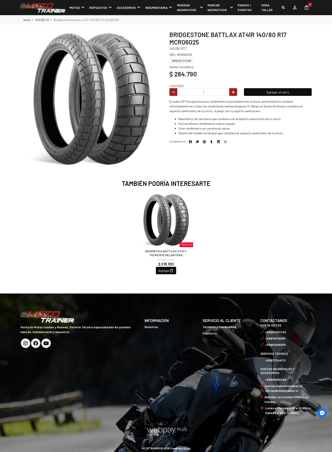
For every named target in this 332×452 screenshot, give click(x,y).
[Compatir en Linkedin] (218, 142)
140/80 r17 (42, 20)
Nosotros (151, 327)
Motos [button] (75, 7)
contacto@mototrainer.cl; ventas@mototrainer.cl (284, 388)
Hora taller (267, 7)
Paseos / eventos (245, 7)
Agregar (164, 270)
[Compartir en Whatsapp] (225, 142)
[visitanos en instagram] (25, 343)
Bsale (187, 448)
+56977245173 (275, 360)
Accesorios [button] (126, 7)
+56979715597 (275, 338)
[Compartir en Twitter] (197, 142)
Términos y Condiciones (219, 327)
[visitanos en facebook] (35, 343)
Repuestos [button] (98, 7)
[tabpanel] (166, 238)
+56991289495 (275, 379)
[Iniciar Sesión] (295, 7)
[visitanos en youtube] (46, 343)
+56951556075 (275, 345)
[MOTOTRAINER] (42, 7)
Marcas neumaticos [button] (217, 7)
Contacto (209, 333)
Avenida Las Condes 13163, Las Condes (286, 399)
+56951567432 (275, 332)
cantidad (176, 86)
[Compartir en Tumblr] (211, 142)
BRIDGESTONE (182, 61)
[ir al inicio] (47, 316)
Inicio (26, 20)
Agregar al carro (278, 92)
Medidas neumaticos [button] (186, 7)
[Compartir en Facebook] (190, 142)
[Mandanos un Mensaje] (322, 413)
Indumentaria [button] (156, 7)
